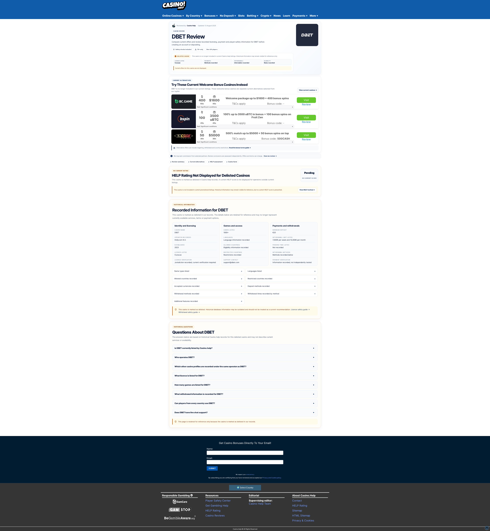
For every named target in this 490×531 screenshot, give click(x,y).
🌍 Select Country (245, 488)
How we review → (270, 156)
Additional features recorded (186, 301)
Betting (252, 15)
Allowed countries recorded (185, 279)
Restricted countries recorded (260, 279)
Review (306, 104)
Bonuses (211, 15)
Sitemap (297, 510)
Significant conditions (207, 107)
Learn (286, 15)
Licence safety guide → (300, 309)
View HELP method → (307, 190)
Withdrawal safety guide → (189, 312)
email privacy (250, 474)
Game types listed (181, 271)
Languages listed (255, 271)
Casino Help (191, 26)
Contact (297, 500)
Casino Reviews (215, 515)
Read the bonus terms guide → (240, 148)
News (277, 15)
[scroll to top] (487, 528)
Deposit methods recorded (259, 286)
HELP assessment (216, 162)
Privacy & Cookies (303, 520)
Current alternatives (197, 162)
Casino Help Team (260, 503)
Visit (306, 100)
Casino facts (232, 162)
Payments (299, 15)
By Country (194, 15)
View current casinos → (308, 90)
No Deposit (228, 15)
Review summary (178, 162)
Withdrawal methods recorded (186, 294)
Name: (210, 449)
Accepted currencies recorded (186, 286)
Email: (209, 458)
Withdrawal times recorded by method (263, 294)
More (314, 15)
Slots (241, 15)
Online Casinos (173, 15)
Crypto (266, 15)
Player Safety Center (218, 500)
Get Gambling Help (216, 505)
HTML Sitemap (301, 515)
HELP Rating (212, 510)
